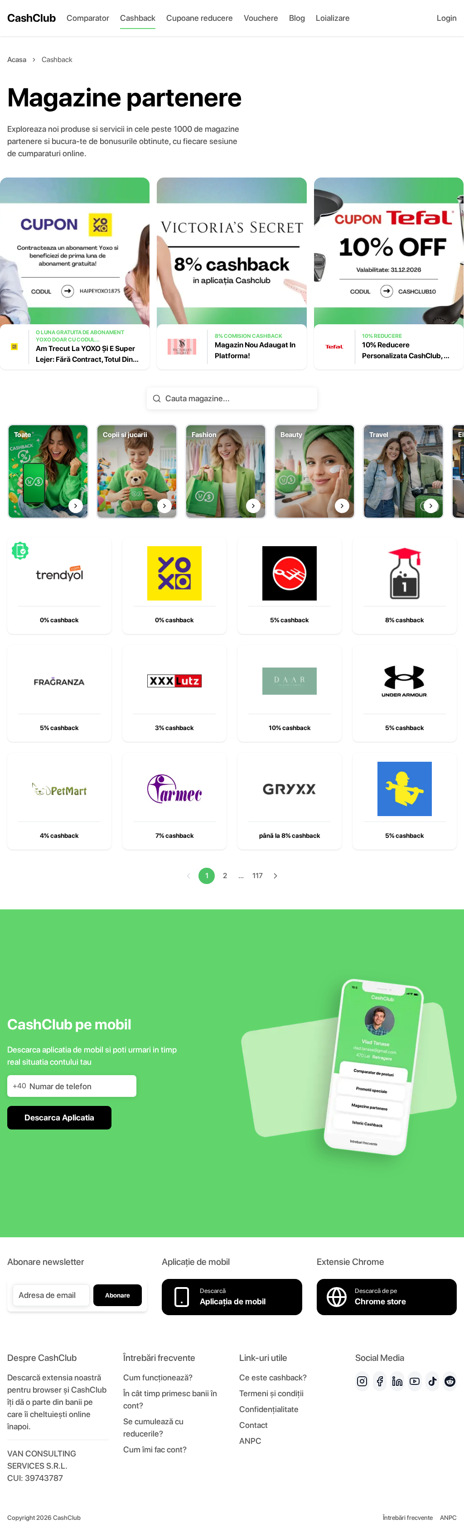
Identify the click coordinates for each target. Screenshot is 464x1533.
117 (257, 875)
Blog (297, 18)
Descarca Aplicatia (59, 1117)
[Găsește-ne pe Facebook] (380, 1381)
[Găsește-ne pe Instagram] (362, 1381)
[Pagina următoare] (275, 876)
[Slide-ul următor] (456, 281)
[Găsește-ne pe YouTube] (415, 1381)
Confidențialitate (269, 1409)
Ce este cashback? (273, 1377)
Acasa (16, 59)
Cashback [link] (57, 59)
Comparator (88, 18)
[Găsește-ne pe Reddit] (450, 1381)
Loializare (333, 18)
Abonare (117, 1295)
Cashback (137, 18)
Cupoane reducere (199, 18)
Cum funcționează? (158, 1377)
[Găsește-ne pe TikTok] (432, 1381)
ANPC (250, 1441)
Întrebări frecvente (408, 1517)
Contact (253, 1425)
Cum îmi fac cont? (155, 1449)
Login (447, 18)
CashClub (31, 17)
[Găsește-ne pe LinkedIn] (397, 1381)
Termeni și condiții (271, 1393)
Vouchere (261, 18)
